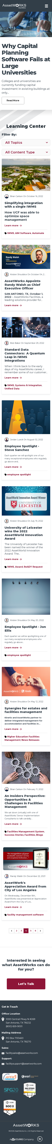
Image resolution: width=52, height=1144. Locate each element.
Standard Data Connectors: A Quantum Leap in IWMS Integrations (25, 355)
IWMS (10, 233)
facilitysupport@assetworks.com (24, 1063)
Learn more (13, 225)
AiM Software (23, 233)
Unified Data (12, 388)
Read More (13, 100)
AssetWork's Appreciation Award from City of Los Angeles (25, 886)
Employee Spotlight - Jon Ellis (25, 628)
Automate (38, 233)
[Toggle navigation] (46, 6)
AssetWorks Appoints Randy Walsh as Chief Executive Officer (22, 284)
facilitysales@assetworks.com (22, 1053)
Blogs (39, 835)
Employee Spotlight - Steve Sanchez (22, 448)
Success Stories (14, 835)
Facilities (30, 835)
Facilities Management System (25, 831)
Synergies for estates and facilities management (26, 710)
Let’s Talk (26, 984)
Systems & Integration (28, 385)
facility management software (25, 914)
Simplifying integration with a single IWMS (24, 204)
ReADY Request (33, 566)
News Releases (30, 740)
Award (19, 566)
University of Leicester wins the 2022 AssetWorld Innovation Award (24, 533)
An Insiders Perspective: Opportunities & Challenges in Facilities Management (25, 801)
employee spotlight (19, 474)
